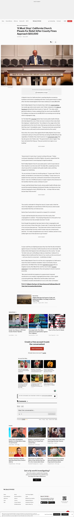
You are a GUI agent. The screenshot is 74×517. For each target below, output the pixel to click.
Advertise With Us (17, 496)
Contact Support (17, 502)
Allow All (65, 514)
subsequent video (53, 137)
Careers (15, 500)
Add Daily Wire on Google (42, 92)
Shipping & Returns (29, 500)
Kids (4, 502)
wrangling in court (48, 264)
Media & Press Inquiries (30, 498)
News (3, 21)
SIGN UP (69, 21)
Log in (44, 353)
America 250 (21, 21)
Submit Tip (37, 479)
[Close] (72, 514)
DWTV (27, 21)
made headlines (55, 105)
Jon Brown (19, 36)
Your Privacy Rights (29, 494)
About (15, 494)
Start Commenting (37, 348)
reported (33, 119)
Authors (15, 498)
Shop (5, 500)
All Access (16, 21)
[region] (37, 514)
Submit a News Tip (29, 504)
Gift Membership (17, 504)
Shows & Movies (9, 21)
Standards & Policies (29, 502)
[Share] (55, 42)
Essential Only (57, 514)
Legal (26, 496)
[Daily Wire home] (37, 21)
